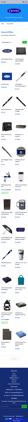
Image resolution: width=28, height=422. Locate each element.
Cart (26, 2)
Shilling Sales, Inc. (20, 416)
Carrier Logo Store (11, 416)
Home (2, 23)
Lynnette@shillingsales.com (17, 395)
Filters (24, 42)
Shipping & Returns (14, 378)
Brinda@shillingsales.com (17, 392)
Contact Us (14, 380)
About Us (14, 382)
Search (14, 373)
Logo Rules (14, 375)
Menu (4, 2)
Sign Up (24, 406)
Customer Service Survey (14, 384)
